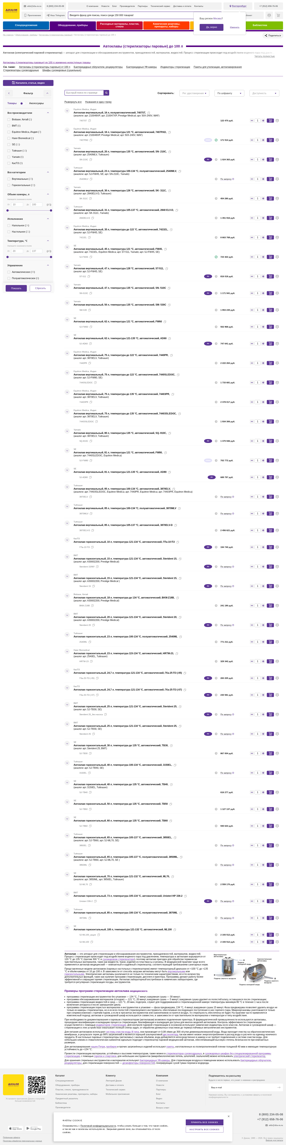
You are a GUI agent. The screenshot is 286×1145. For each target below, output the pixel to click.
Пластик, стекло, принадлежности (71, 1089)
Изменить (234, 27)
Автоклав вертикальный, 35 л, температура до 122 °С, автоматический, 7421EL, (121, 229)
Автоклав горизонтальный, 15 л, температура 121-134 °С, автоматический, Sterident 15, (125, 558)
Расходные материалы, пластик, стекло (119, 25)
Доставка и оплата (182, 6)
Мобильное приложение (118, 1094)
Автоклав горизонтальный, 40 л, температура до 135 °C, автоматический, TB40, (121, 784)
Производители (127, 6)
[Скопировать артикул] (89, 120)
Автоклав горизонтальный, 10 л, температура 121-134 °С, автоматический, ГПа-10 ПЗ (124, 542)
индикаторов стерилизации (111, 1025)
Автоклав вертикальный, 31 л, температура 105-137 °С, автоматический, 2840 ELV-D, (124, 210)
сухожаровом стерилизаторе (118, 959)
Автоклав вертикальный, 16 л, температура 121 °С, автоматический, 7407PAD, (120, 132)
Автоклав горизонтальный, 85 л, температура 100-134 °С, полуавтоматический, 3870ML (126, 912)
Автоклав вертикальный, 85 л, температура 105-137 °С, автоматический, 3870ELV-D (123, 525)
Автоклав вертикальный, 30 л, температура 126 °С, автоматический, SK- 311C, (120, 190)
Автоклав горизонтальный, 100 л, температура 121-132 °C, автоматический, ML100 (123, 929)
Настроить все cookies (205, 1129)
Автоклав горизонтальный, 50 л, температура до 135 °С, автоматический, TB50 (121, 804)
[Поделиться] (153, 112)
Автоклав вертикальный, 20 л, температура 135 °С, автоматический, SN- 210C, (120, 151)
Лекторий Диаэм (114, 1080)
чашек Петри (98, 1046)
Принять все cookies (204, 1122)
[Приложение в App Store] (15, 1128)
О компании (92, 6)
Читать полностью (265, 56)
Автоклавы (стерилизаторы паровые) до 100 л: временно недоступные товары (47, 62)
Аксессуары (36, 103)
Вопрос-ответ (162, 1107)
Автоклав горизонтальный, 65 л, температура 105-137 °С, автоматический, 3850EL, (123, 837)
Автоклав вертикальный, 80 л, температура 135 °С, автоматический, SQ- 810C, (120, 433)
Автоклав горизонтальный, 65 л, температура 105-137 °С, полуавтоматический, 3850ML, (126, 857)
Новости (105, 6)
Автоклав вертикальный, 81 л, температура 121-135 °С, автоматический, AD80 (120, 472)
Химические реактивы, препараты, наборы (166, 25)
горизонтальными (74, 974)
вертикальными (176, 971)
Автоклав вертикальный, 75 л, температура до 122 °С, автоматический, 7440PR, (121, 355)
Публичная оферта (11, 1137)
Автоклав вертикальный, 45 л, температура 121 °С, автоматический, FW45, (118, 249)
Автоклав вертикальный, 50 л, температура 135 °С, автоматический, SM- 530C (120, 304)
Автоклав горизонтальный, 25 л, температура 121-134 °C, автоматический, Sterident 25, (125, 706)
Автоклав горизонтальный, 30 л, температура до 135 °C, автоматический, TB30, (121, 745)
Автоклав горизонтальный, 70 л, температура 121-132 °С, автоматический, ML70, (122, 876)
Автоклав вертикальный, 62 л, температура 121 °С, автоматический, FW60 (118, 321)
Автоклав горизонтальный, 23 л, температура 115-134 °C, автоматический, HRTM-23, (124, 653)
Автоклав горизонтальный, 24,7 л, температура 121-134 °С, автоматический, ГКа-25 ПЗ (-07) (128, 689)
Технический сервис (160, 6)
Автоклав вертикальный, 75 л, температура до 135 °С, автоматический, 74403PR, (122, 394)
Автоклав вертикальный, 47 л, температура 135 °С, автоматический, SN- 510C (120, 288)
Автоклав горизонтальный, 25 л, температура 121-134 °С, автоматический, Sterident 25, (125, 726)
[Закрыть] (228, 1116)
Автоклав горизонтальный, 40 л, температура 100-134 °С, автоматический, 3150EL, (123, 765)
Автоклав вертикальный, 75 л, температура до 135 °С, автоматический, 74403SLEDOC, (125, 413)
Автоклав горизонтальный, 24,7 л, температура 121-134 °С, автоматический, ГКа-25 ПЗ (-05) (128, 673)
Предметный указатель (66, 1098)
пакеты (170, 1046)
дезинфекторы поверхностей (138, 1063)
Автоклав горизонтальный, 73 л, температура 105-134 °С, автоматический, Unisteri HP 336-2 (128, 896)
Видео (159, 1098)
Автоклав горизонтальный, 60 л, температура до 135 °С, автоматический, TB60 (121, 820)
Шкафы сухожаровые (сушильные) (61, 70)
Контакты (198, 6)
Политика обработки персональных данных (22, 1141)
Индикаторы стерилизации (175, 67)
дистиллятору (170, 1034)
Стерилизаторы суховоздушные (21, 70)
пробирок (111, 1046)
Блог (114, 6)
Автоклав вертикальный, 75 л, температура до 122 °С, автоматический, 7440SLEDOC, (124, 374)
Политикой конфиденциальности (98, 1125)
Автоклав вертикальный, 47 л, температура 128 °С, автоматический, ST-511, (119, 268)
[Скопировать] (148, 112)
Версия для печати (274, 1140)
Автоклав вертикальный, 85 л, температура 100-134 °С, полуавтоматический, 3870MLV (125, 508)
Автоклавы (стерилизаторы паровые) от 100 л (44, 67)
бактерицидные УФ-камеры (155, 1060)
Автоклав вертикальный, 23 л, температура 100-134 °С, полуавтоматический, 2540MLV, (125, 171)
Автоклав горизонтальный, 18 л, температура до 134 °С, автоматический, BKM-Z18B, (124, 597)
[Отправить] (279, 1088)
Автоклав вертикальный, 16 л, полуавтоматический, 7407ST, (110, 112)
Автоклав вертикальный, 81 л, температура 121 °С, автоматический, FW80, (118, 452)
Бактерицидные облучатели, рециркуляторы (98, 67)
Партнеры (143, 6)
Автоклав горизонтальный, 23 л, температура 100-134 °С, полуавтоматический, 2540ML (126, 636)
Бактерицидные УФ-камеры (141, 67)
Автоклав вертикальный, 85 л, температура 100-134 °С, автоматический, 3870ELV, (122, 489)
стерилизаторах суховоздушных (184, 1053)
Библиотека (260, 25)
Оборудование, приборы (73, 25)
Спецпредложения (26, 25)
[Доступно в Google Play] (33, 1128)
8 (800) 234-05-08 (271, 1114)
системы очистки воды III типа (122, 1032)
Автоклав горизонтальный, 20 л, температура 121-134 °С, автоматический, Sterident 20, (125, 617)
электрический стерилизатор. (250, 1056)
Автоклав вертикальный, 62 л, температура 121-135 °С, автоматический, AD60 (120, 338)
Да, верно (211, 27)
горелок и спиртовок (105, 1056)
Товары (12, 103)
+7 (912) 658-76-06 (270, 1119)
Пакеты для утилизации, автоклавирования (218, 67)
